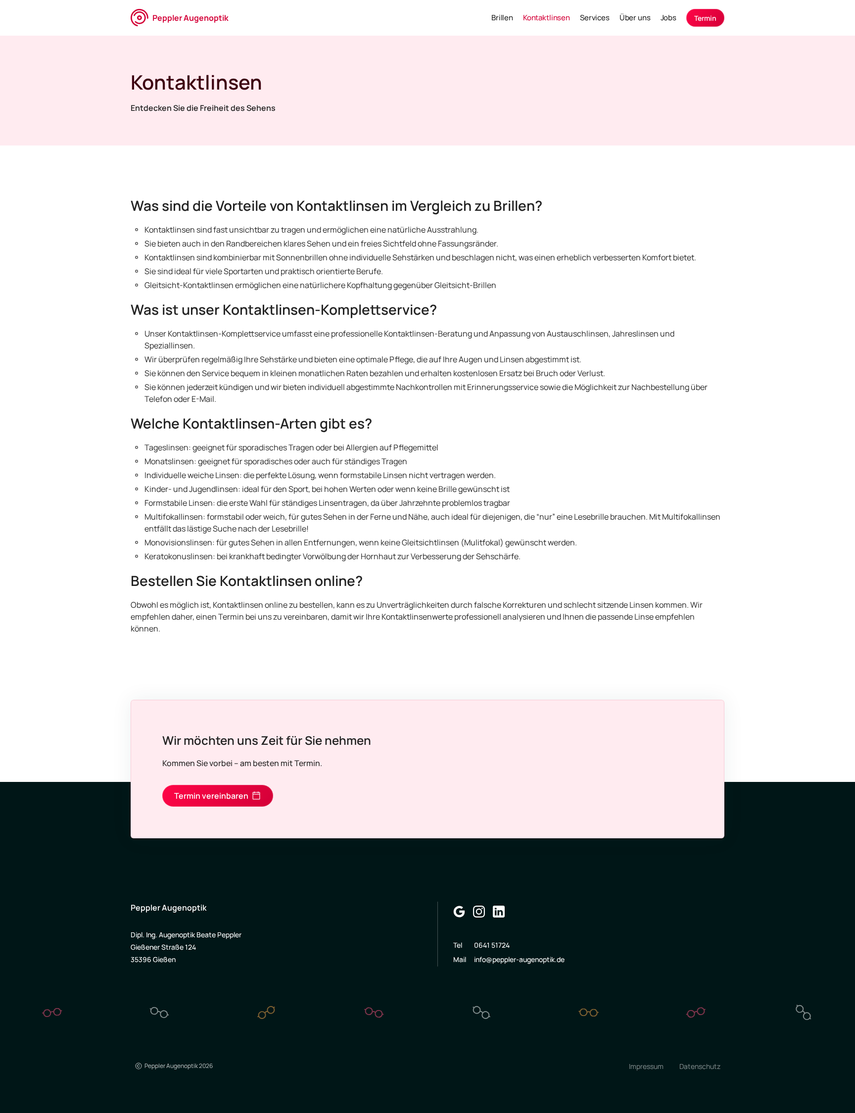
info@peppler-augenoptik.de (519, 959)
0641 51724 (492, 945)
